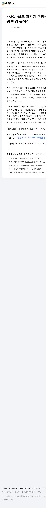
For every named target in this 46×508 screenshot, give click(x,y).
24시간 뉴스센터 (25, 488)
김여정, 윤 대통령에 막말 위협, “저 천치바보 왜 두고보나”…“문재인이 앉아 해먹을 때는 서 (27, 158)
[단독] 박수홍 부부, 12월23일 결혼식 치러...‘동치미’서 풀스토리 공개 (27, 162)
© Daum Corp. (7, 499)
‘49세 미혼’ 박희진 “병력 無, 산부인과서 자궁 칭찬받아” (27, 172)
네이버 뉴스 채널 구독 (27, 128)
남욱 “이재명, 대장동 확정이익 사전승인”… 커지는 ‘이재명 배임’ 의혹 (27, 165)
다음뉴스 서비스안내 (9, 488)
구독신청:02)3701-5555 (24, 137)
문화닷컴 (12, 128)
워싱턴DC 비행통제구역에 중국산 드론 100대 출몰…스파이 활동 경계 (27, 169)
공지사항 (37, 488)
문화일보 (10, 3)
